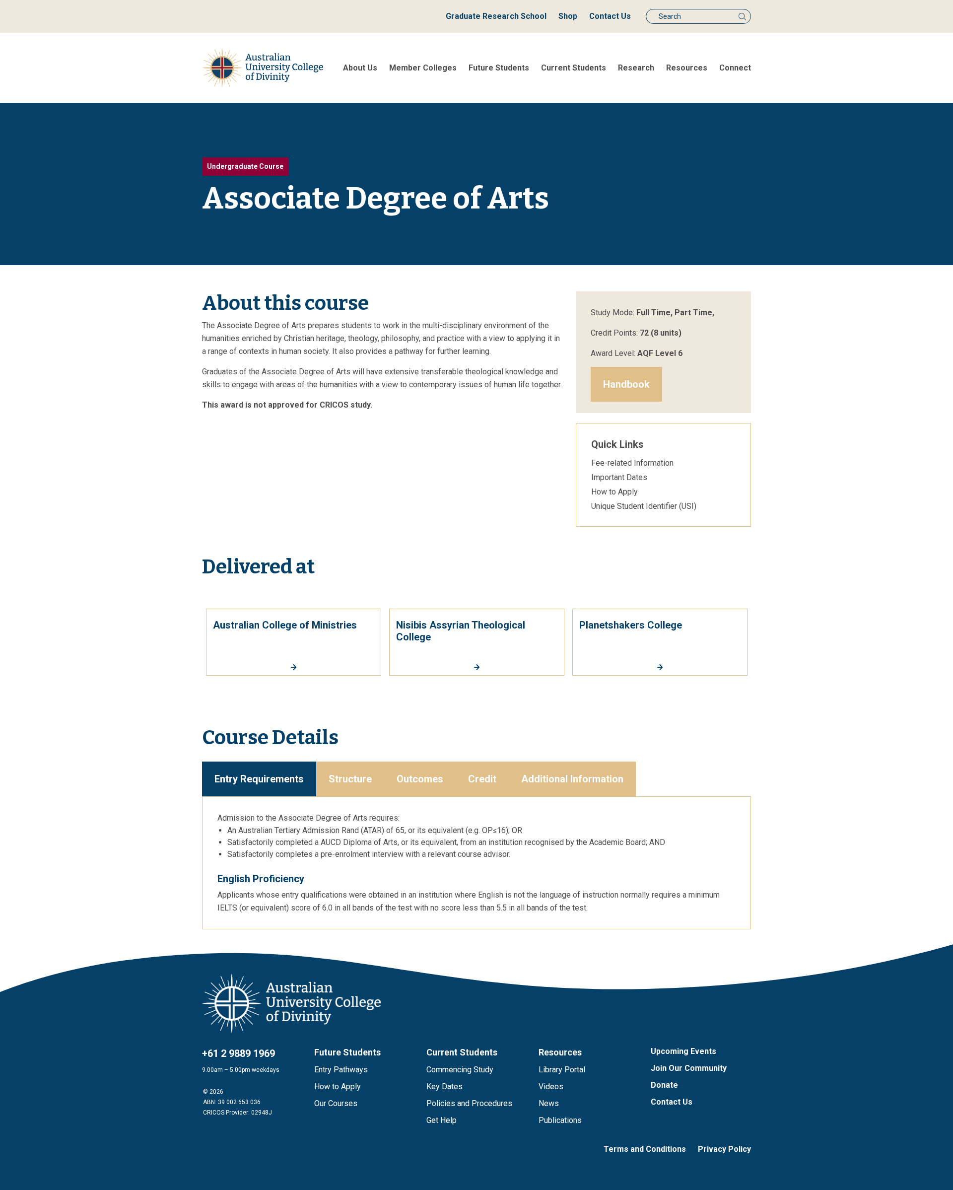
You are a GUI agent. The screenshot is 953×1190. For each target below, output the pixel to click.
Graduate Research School (496, 16)
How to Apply (614, 491)
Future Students (499, 67)
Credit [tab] (482, 779)
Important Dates (619, 477)
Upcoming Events (683, 1051)
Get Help (441, 1120)
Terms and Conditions (645, 1149)
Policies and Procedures (469, 1103)
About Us (360, 67)
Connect (735, 67)
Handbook (626, 384)
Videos (551, 1086)
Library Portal (562, 1069)
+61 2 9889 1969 (238, 1053)
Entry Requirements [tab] (259, 779)
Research (636, 67)
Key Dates (444, 1086)
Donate (664, 1085)
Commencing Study (459, 1069)
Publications (560, 1120)
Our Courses (335, 1103)
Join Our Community (689, 1068)
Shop (567, 16)
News (549, 1103)
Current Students (573, 67)
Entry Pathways (341, 1069)
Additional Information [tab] (572, 779)
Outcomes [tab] (420, 779)
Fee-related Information (632, 463)
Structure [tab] (350, 779)
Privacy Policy (724, 1149)
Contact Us (610, 16)
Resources (686, 67)
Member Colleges (423, 67)
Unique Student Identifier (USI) (643, 506)
